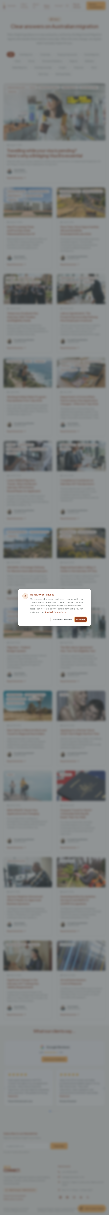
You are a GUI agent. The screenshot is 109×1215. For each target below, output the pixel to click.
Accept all (80, 619)
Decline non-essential (62, 619)
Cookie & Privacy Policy (56, 612)
